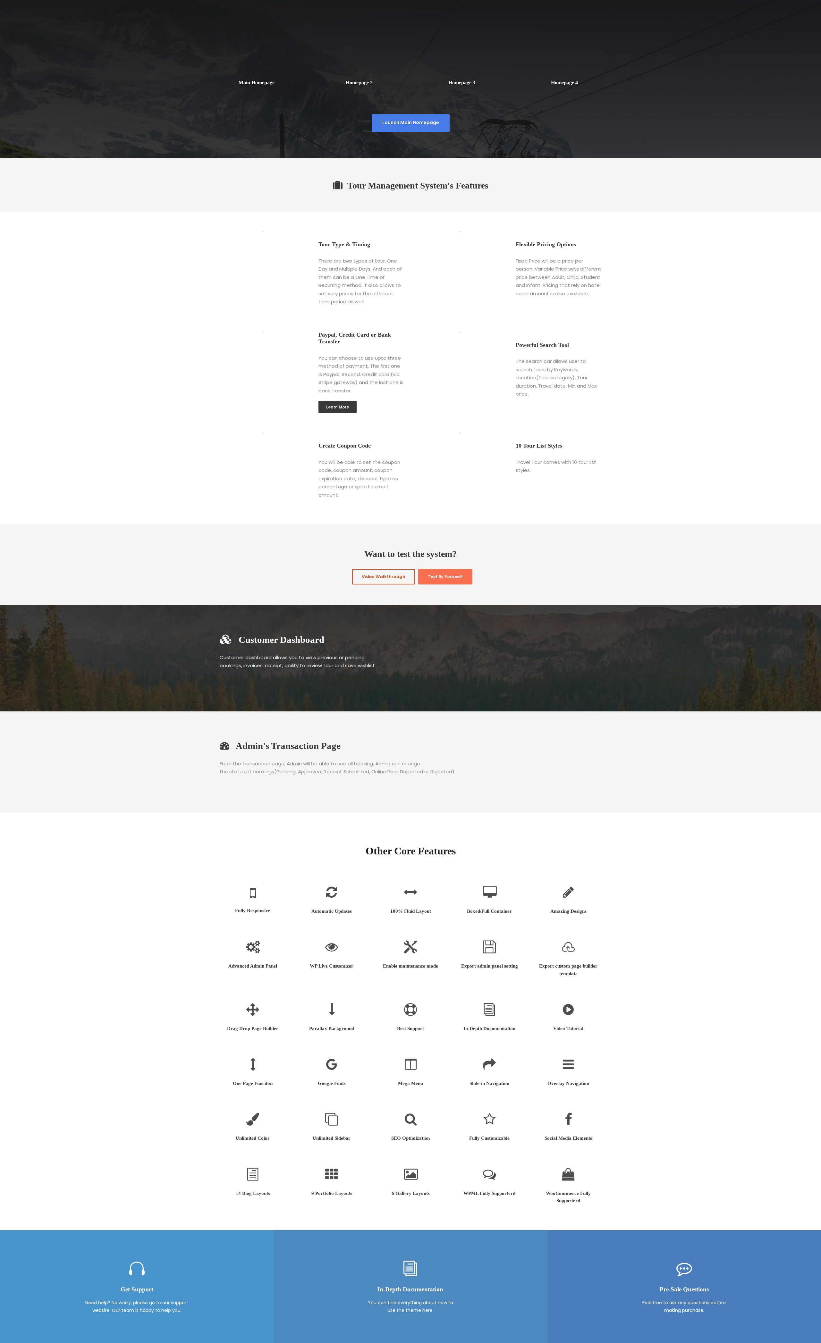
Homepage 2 (359, 82)
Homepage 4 (564, 82)
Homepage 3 (461, 82)
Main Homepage (257, 82)
